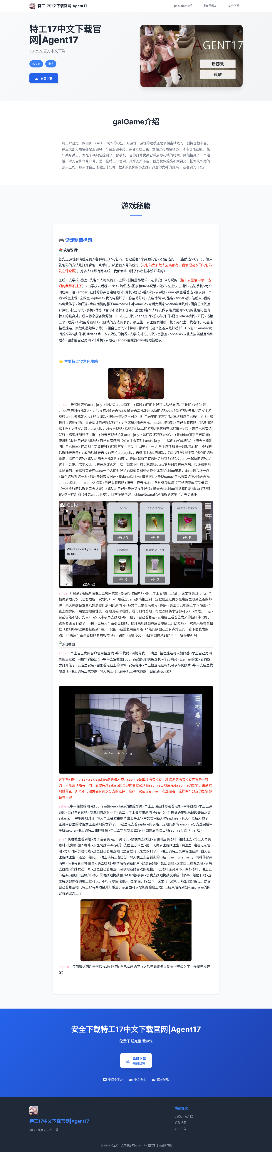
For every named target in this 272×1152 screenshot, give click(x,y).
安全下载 (234, 6)
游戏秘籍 (210, 6)
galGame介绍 (183, 6)
